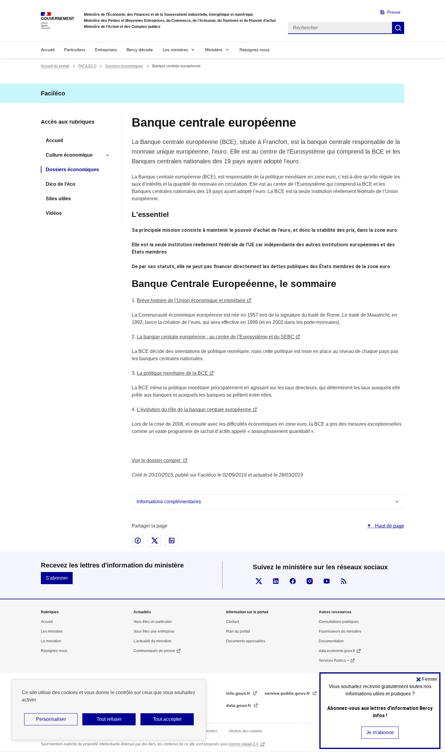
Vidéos (54, 213)
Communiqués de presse (154, 651)
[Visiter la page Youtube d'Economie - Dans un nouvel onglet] (327, 581)
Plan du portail (238, 631)
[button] (426, 679)
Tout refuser (109, 719)
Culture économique (69, 155)
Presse (393, 12)
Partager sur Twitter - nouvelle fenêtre (155, 540)
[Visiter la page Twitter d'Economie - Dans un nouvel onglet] (259, 581)
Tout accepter (167, 719)
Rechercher (398, 28)
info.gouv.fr (238, 693)
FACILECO (87, 66)
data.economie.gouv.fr (337, 651)
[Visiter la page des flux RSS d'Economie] (344, 581)
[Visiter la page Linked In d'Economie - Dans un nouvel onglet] (276, 581)
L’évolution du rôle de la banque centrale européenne (194, 409)
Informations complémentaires (169, 501)
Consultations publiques (339, 622)
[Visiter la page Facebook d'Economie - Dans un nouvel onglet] (293, 581)
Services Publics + (334, 660)
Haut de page (389, 525)
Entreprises (106, 49)
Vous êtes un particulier (153, 622)
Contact (232, 622)
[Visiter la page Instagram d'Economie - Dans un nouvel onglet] (310, 581)
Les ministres (175, 49)
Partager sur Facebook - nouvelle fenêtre (138, 540)
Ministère (213, 49)
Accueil (47, 49)
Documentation (331, 641)
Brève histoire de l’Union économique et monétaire (191, 300)
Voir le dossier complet (156, 460)
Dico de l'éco (60, 184)
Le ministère (51, 641)
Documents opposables (245, 641)
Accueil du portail (55, 66)
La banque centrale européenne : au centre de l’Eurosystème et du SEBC (215, 336)
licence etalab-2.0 (244, 744)
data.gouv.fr (239, 705)
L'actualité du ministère (152, 641)
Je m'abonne (380, 732)
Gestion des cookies (245, 731)
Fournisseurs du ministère (340, 631)
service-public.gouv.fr (288, 693)
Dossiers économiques (124, 66)
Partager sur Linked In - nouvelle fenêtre (172, 540)
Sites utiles (58, 198)
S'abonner (57, 578)
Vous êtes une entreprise (154, 631)
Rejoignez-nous (254, 49)
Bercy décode (140, 49)
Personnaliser (51, 719)
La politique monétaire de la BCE (172, 373)
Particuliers (74, 49)
